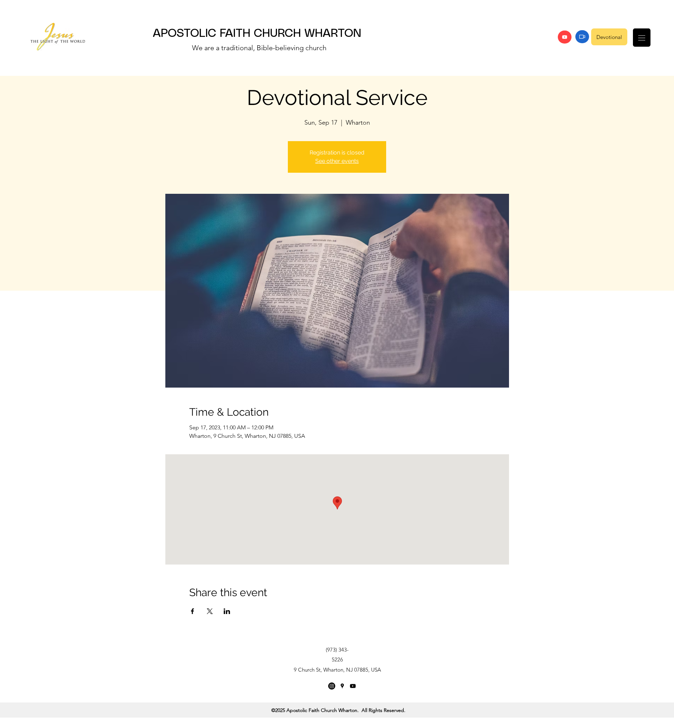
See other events (337, 161)
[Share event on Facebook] (192, 611)
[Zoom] (582, 36)
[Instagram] (331, 686)
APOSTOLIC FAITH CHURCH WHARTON (257, 33)
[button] (641, 37)
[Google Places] (342, 686)
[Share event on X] (209, 611)
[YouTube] (564, 37)
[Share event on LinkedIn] (227, 611)
